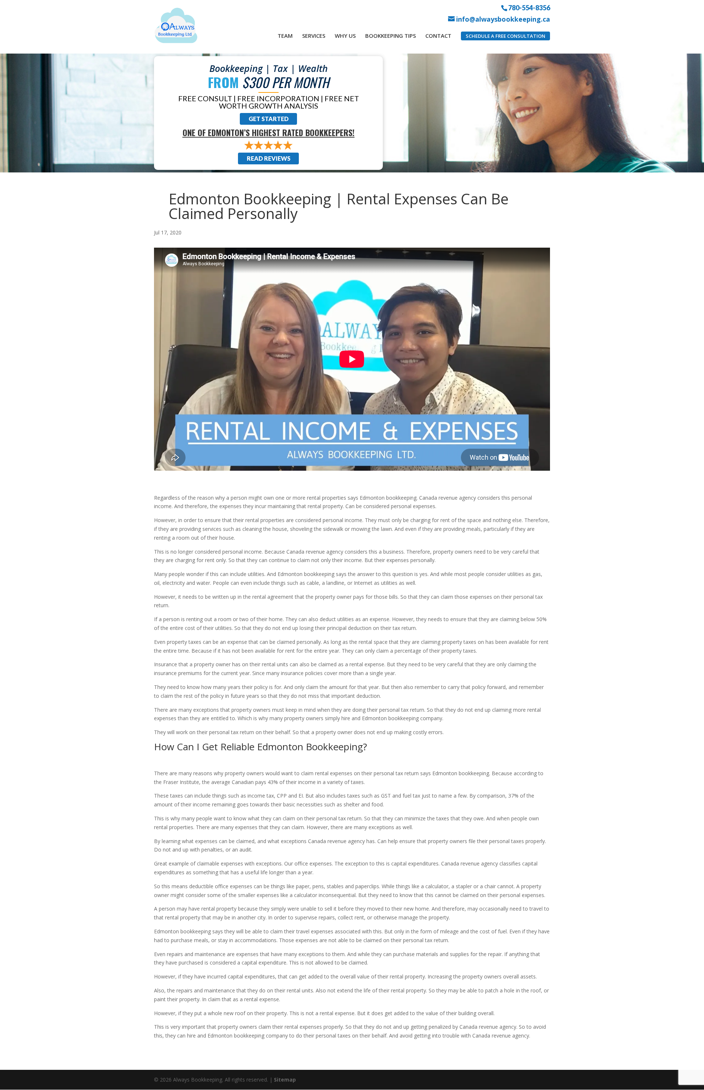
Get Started (269, 118)
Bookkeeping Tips (390, 35)
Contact (438, 35)
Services (313, 35)
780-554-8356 (529, 7)
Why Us (345, 35)
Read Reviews (268, 158)
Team (285, 35)
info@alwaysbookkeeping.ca (503, 19)
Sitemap (285, 1079)
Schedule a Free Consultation (505, 36)
